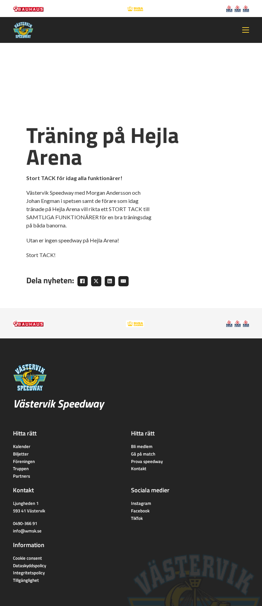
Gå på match (143, 453)
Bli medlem (141, 446)
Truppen (21, 468)
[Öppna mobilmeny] (245, 30)
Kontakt (138, 468)
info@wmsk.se (27, 530)
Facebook (140, 510)
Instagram (141, 503)
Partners (21, 476)
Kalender (21, 446)
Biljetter (21, 453)
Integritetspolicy (29, 572)
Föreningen (24, 461)
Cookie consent (27, 558)
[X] (96, 281)
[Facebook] (82, 281)
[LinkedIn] (110, 281)
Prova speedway (147, 461)
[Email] (123, 281)
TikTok (137, 518)
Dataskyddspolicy (29, 565)
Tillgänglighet (26, 580)
